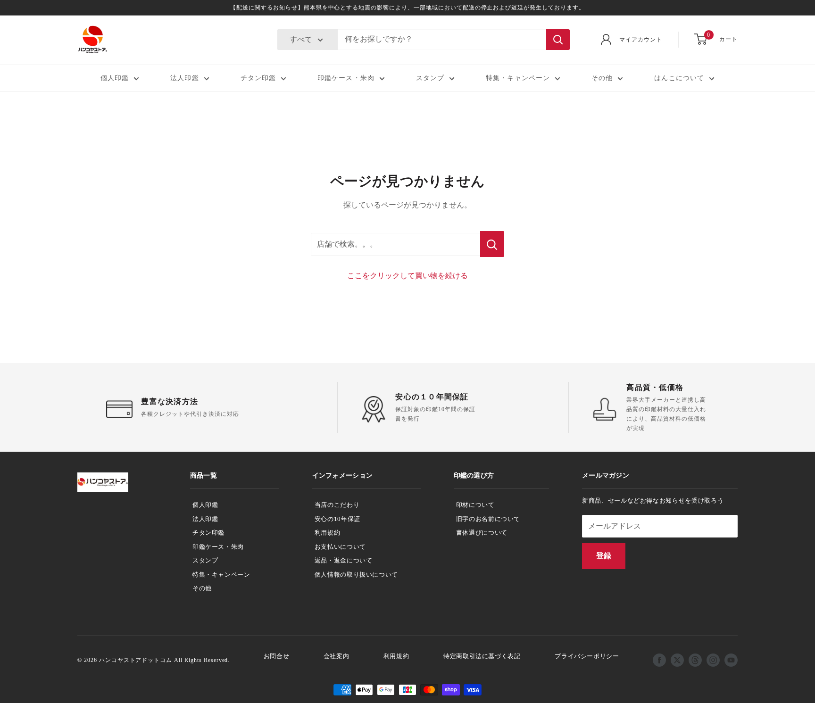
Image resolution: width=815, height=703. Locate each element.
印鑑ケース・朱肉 (345, 78)
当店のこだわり (337, 504)
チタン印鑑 (258, 78)
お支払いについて (340, 546)
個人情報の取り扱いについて (356, 574)
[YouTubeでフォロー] (731, 660)
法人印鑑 (184, 78)
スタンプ (430, 78)
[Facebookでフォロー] (659, 660)
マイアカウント (640, 39)
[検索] (558, 39)
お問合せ (277, 656)
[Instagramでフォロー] (713, 660)
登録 (603, 556)
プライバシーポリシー (587, 656)
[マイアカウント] (606, 39)
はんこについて (679, 78)
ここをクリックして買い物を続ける (407, 276)
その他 (602, 78)
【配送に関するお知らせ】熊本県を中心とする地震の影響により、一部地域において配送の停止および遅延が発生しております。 (407, 7)
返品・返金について (344, 560)
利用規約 (328, 532)
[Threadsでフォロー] (695, 660)
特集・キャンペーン (518, 78)
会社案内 (336, 656)
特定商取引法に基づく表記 (482, 656)
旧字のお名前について (488, 518)
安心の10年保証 (337, 518)
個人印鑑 (114, 78)
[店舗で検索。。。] (492, 244)
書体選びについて (481, 532)
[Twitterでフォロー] (677, 660)
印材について (475, 504)
